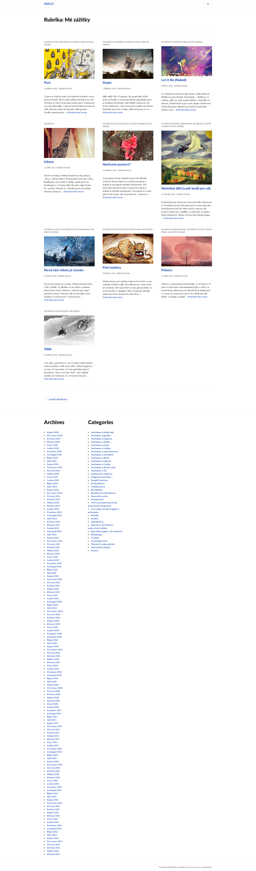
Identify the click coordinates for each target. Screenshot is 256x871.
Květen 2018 (53, 694)
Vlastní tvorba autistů (82, 42)
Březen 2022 (53, 553)
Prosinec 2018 (54, 672)
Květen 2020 (53, 617)
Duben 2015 (53, 812)
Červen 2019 (53, 652)
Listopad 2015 (54, 790)
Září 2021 (51, 573)
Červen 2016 (53, 767)
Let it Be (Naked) (173, 80)
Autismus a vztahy (53, 230)
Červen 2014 (53, 844)
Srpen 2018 (53, 684)
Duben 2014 (53, 851)
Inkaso (49, 162)
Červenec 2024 (55, 493)
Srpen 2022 (53, 537)
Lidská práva (186, 124)
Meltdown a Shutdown (141, 230)
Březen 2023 (53, 525)
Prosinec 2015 (54, 787)
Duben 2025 (53, 473)
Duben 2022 (53, 550)
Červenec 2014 (54, 841)
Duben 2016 (53, 774)
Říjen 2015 (52, 793)
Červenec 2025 (54, 467)
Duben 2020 (53, 620)
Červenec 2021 (54, 579)
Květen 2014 (53, 847)
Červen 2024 (53, 496)
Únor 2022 (52, 557)
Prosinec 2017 (54, 710)
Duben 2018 (53, 697)
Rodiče (94, 518)
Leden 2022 (53, 560)
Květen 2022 (53, 547)
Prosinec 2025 (54, 451)
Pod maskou (112, 267)
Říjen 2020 (52, 604)
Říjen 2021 (52, 569)
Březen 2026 (53, 441)
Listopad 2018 (54, 675)
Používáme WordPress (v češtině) (172, 867)
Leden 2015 (53, 822)
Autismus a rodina (170, 124)
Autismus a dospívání (113, 42)
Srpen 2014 (53, 838)
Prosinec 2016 (54, 748)
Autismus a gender (101, 435)
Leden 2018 (53, 707)
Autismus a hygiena (101, 438)
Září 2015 (52, 796)
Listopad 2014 (54, 828)
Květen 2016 (53, 771)
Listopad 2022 (54, 531)
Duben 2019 (53, 659)
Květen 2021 (53, 585)
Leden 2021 (53, 598)
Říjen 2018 (52, 678)
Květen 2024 (53, 499)
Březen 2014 (53, 854)
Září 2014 (52, 835)
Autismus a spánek (101, 461)
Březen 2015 (53, 815)
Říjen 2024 (52, 483)
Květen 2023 (53, 521)
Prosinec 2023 (54, 512)
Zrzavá (47, 45)
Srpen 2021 (52, 576)
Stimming (96, 534)
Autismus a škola (100, 457)
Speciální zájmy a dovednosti (106, 531)
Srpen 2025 (53, 464)
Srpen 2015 (53, 799)
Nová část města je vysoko (64, 270)
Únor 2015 (52, 819)
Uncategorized (99, 541)
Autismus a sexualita (102, 454)
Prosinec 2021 (54, 563)
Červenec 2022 (54, 541)
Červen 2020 (53, 614)
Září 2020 (52, 608)
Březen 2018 (53, 700)
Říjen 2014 (52, 831)
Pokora (166, 270)
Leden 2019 (53, 668)
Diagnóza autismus (101, 477)
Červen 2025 (53, 470)
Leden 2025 (53, 480)
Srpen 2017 (53, 723)
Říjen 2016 (52, 755)
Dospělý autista (51, 42)
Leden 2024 (53, 509)
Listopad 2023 (54, 515)
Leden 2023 (53, 528)
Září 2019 (52, 643)
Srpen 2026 (53, 432)
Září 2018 (52, 681)
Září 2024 (52, 486)
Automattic (207, 867)
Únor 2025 (52, 477)
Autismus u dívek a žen (134, 42)
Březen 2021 (53, 592)
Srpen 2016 (53, 761)
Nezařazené (97, 499)
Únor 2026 (52, 445)
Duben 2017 (53, 736)
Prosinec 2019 (54, 633)
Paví (47, 82)
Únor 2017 (52, 742)
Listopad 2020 (54, 601)
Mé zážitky (65, 42)
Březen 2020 (53, 624)
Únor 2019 (52, 665)
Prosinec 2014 (54, 825)
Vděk (48, 349)
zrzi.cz (49, 4)
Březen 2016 (53, 777)
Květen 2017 (53, 732)
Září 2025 (52, 461)
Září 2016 (52, 758)
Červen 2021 (53, 582)
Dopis (107, 82)
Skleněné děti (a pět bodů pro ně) (185, 188)
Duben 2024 (53, 502)
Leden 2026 (53, 448)
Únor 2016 (52, 780)
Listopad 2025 (54, 454)
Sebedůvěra (97, 521)
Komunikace (84, 230)
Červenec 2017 (54, 726)
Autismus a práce (100, 445)
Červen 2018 (53, 691)
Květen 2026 (53, 438)
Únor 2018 (52, 704)
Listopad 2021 (54, 566)
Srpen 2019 (53, 646)
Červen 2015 (53, 806)
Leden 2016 (53, 783)
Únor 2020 (52, 627)
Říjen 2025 (52, 457)
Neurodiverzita (99, 496)
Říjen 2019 (52, 640)
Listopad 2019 (54, 636)
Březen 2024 (53, 505)
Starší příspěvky (58, 400)
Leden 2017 (53, 745)
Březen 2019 (53, 662)
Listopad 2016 (54, 751)
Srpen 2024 (53, 489)
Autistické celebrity (102, 473)
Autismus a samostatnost (173, 230)
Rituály (95, 515)
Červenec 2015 (54, 803)
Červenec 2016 (54, 764)
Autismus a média (100, 441)
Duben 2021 (53, 589)
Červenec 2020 (55, 611)
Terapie (95, 537)
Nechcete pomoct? (117, 164)
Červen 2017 (53, 729)
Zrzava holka (65, 89)
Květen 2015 (53, 809)
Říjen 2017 (52, 716)
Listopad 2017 (54, 713)
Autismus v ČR (99, 470)
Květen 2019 (53, 656)
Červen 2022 (53, 544)
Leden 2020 (53, 630)
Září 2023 (52, 518)
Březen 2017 (53, 739)
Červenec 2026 (55, 435)
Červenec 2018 (54, 688)
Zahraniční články (101, 547)
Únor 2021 (52, 595)
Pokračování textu (77, 112)
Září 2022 (52, 534)
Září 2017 (52, 720)
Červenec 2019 (54, 649)
